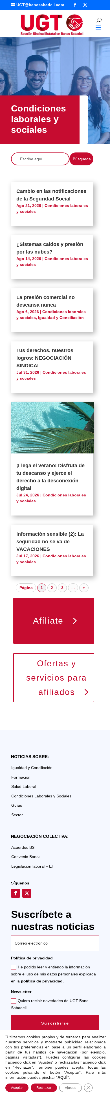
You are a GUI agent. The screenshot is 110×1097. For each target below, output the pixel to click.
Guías (16, 805)
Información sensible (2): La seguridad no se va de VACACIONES (50, 541)
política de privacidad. (42, 981)
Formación (20, 777)
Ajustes (70, 1088)
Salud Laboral (23, 786)
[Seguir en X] (85, 5)
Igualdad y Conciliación (61, 317)
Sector (17, 815)
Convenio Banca (26, 856)
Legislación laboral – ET (32, 866)
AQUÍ (62, 1077)
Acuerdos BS (22, 847)
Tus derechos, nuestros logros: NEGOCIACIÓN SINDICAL (44, 358)
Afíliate (48, 620)
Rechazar (43, 1088)
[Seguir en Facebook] (75, 5)
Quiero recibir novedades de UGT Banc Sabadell (49, 1004)
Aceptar (17, 1088)
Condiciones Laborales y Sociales (41, 796)
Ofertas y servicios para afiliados (56, 678)
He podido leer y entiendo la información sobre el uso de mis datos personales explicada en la (53, 974)
